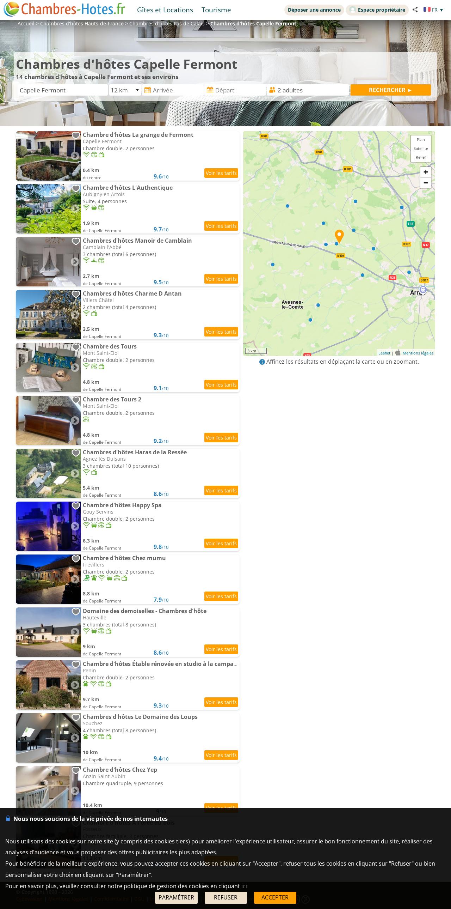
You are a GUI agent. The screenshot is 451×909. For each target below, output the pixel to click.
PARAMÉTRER (176, 897)
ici (244, 886)
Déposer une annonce (314, 9)
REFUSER (225, 897)
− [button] (426, 182)
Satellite (421, 148)
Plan (421, 139)
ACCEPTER (275, 897)
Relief (421, 157)
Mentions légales (418, 353)
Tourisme (216, 9)
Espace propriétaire (381, 9)
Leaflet (384, 353)
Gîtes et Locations (165, 9)
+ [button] (426, 172)
